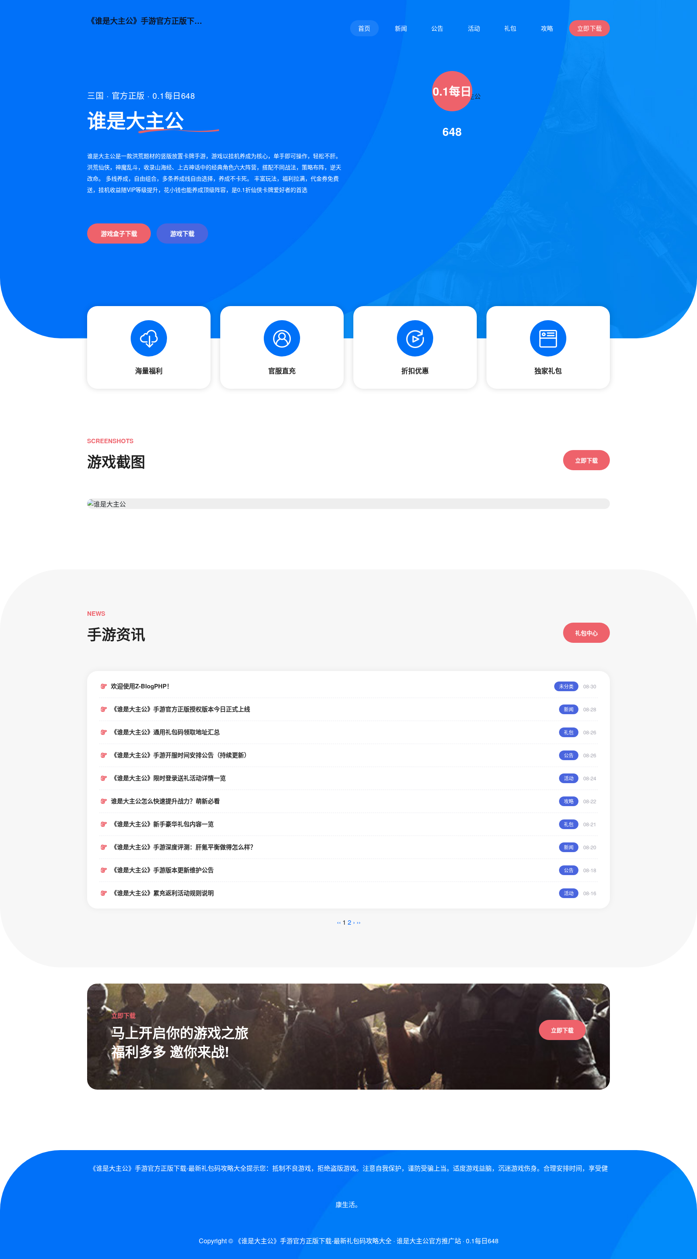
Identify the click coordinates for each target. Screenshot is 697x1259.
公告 (437, 28)
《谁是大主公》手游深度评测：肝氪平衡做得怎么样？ (183, 846)
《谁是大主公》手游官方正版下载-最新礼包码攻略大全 (147, 21)
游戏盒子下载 (119, 233)
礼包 (510, 28)
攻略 (547, 28)
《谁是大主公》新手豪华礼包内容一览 (162, 823)
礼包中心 (586, 633)
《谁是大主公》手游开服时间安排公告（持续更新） (180, 754)
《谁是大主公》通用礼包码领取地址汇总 (165, 731)
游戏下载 (182, 233)
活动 (474, 28)
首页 (364, 28)
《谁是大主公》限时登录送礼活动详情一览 (168, 777)
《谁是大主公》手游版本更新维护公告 (162, 869)
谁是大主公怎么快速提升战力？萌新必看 (165, 800)
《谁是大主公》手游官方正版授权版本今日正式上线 (180, 709)
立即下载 (589, 28)
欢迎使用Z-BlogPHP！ (142, 686)
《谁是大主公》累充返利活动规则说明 (162, 892)
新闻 (401, 28)
